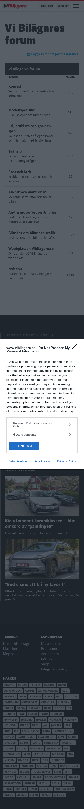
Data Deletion (17, 461)
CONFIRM (24, 446)
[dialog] (42, 404)
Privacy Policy (66, 461)
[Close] (76, 348)
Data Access (42, 461)
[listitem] (42, 425)
